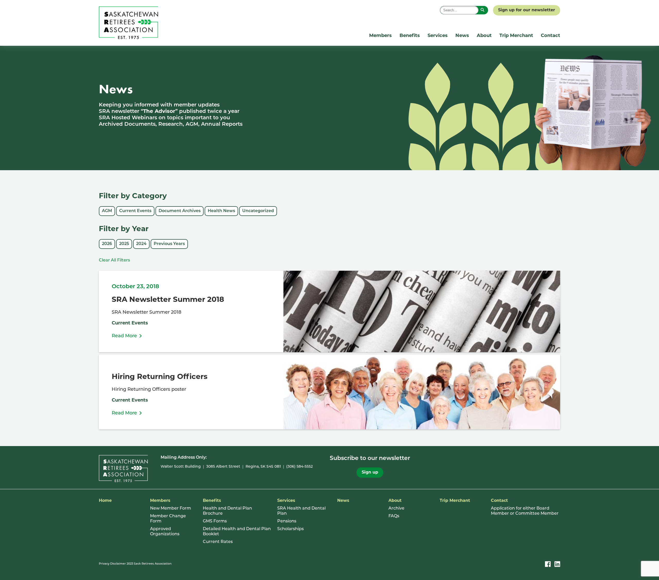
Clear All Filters (114, 260)
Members (380, 36)
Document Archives (180, 211)
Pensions (286, 521)
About (484, 36)
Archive (396, 508)
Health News (221, 211)
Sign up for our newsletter (526, 10)
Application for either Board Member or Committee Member (525, 511)
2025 (124, 244)
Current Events (135, 211)
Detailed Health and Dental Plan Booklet (237, 531)
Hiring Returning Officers (159, 377)
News (462, 36)
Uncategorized (258, 211)
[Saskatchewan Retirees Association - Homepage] (128, 38)
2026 (107, 244)
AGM (107, 211)
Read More (124, 336)
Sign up (370, 472)
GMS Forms (215, 521)
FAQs (393, 516)
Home (105, 501)
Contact (550, 36)
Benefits (410, 36)
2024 (141, 244)
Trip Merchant (516, 36)
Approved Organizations (164, 531)
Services (438, 36)
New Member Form (170, 508)
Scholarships (290, 529)
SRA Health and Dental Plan (301, 511)
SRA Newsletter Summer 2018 (168, 300)
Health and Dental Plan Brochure (227, 511)
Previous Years (169, 244)
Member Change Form (168, 518)
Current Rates (218, 542)
